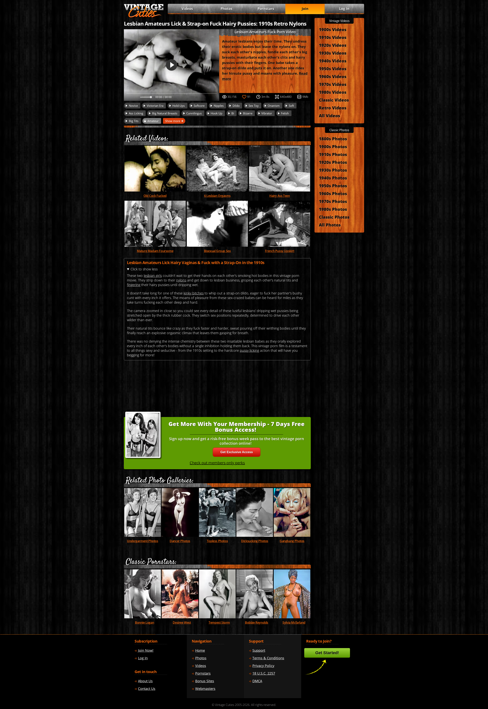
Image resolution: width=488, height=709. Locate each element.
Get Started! (327, 652)
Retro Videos (332, 108)
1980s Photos (333, 209)
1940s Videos (332, 61)
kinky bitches (194, 293)
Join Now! (145, 650)
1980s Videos (332, 92)
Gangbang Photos (292, 541)
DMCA (257, 681)
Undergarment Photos (142, 541)
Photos (226, 8)
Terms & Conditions (268, 658)
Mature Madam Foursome (155, 251)
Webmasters (205, 688)
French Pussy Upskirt (279, 251)
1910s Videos (332, 37)
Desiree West (182, 622)
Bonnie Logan (144, 622)
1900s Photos (333, 146)
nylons (181, 280)
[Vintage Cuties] (144, 16)
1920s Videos (332, 45)
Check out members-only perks (217, 462)
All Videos (329, 115)
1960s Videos (332, 76)
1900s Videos (332, 29)
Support (258, 650)
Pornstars (266, 8)
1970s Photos (333, 201)
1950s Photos (333, 185)
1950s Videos (332, 68)
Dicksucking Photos (254, 541)
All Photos (330, 225)
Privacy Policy (263, 665)
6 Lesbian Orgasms (217, 196)
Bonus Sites (204, 681)
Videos (187, 8)
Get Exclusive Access (236, 452)
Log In (344, 8)
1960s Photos (333, 193)
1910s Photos (333, 154)
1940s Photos (333, 178)
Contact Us (146, 688)
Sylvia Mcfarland (294, 622)
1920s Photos (333, 162)
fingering (133, 284)
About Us (145, 681)
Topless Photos (217, 541)
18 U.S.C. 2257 (263, 673)
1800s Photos (333, 138)
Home (200, 650)
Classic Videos (334, 100)
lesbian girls (153, 275)
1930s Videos (332, 53)
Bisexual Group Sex (217, 251)
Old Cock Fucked (155, 196)
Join (305, 8)
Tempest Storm (219, 622)
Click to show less (144, 269)
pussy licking (249, 350)
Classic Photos (334, 217)
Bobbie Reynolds (256, 622)
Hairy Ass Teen (279, 196)
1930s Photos (333, 170)
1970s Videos (332, 84)
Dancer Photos (180, 541)
